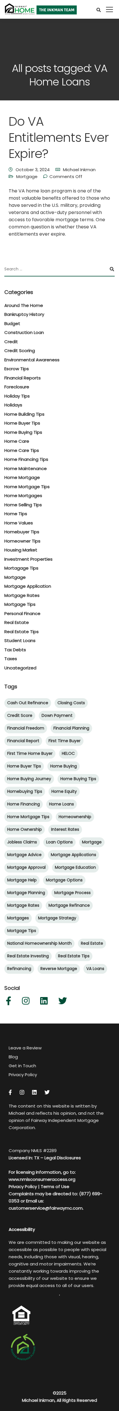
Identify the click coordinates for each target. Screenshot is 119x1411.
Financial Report (23, 741)
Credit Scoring (19, 351)
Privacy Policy (23, 1075)
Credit (11, 342)
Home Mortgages (23, 495)
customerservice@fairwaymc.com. (46, 1208)
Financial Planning (71, 728)
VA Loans (95, 968)
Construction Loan (24, 332)
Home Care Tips (21, 450)
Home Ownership (24, 829)
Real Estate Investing (28, 956)
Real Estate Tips (21, 632)
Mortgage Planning (26, 893)
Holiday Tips (17, 396)
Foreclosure (16, 387)
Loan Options (59, 842)
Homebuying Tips (24, 791)
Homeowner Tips (22, 541)
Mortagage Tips (21, 568)
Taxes (10, 659)
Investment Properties (28, 559)
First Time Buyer (65, 741)
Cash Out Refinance (27, 703)
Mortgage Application (27, 586)
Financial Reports (22, 378)
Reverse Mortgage (58, 968)
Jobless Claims (22, 842)
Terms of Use (55, 1186)
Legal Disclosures (62, 1158)
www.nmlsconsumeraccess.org (42, 1179)
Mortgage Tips (20, 604)
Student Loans (20, 640)
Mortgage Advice (24, 855)
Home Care (16, 441)
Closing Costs (71, 703)
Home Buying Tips (23, 432)
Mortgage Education (75, 867)
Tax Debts (15, 650)
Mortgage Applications (73, 855)
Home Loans (61, 804)
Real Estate (16, 622)
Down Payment (57, 715)
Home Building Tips (24, 414)
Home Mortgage (22, 477)
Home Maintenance (25, 468)
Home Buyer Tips (22, 423)
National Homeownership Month (39, 943)
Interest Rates (65, 829)
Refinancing (19, 968)
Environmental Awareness (32, 360)
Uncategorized (20, 668)
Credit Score (19, 715)
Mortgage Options (64, 880)
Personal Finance (22, 613)
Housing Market (20, 550)
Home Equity (64, 791)
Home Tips (15, 514)
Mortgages (18, 918)
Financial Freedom (25, 728)
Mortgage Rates (22, 595)
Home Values (18, 523)
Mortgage (27, 176)
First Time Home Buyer (30, 753)
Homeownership (75, 817)
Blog (13, 1057)
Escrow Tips (16, 369)
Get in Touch (22, 1066)
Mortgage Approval (26, 867)
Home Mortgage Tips (27, 487)
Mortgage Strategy (57, 918)
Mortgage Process (72, 893)
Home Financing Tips (26, 459)
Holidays (13, 405)
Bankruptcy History (24, 314)
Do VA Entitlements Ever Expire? (59, 137)
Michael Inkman (79, 170)
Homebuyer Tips (21, 532)
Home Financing (23, 804)
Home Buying (63, 766)
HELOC (68, 753)
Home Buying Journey (29, 779)
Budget (12, 323)
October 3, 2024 (33, 170)
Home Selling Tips (23, 505)
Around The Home (23, 305)
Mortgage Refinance (69, 905)
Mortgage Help (22, 880)
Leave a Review (25, 1048)
